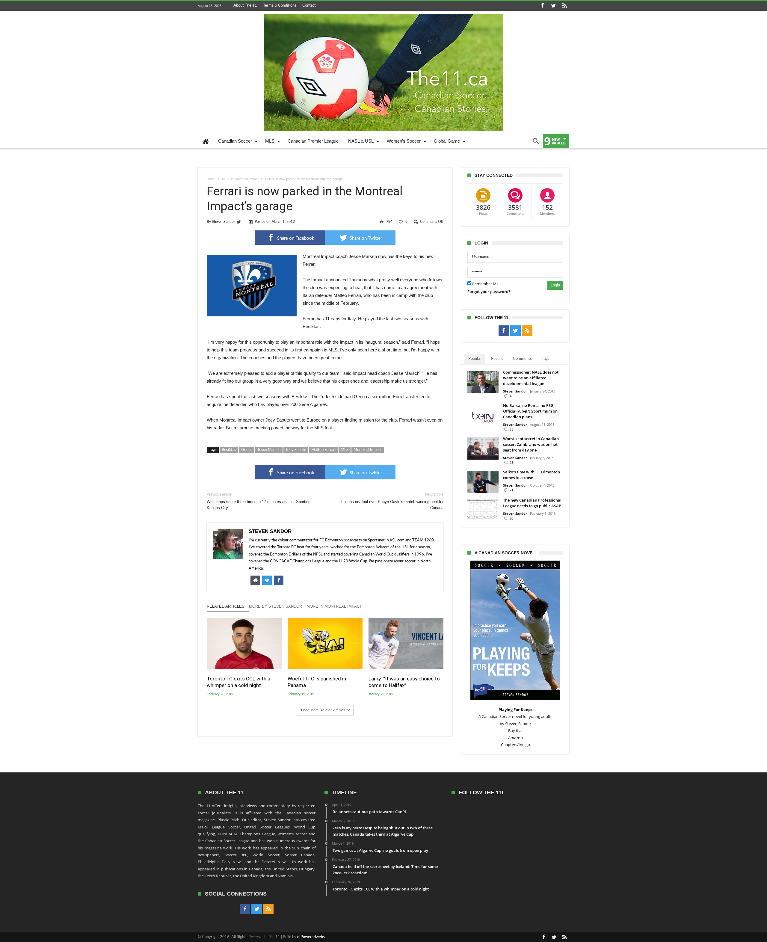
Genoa (246, 450)
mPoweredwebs (311, 937)
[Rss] (564, 6)
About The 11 (245, 5)
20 (511, 518)
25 (511, 462)
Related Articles (225, 606)
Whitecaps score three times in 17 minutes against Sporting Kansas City (258, 501)
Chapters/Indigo (515, 744)
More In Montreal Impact (334, 606)
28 (511, 429)
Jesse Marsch (268, 450)
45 (511, 396)
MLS (225, 179)
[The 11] (383, 13)
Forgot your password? (488, 291)
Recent (497, 359)
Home (211, 179)
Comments (522, 359)
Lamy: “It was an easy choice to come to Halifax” (404, 682)
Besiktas (229, 450)
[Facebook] (542, 6)
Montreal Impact (247, 179)
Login (555, 285)
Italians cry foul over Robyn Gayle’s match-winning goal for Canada (392, 501)
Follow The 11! (481, 792)
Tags (545, 359)
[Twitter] (553, 6)
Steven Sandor (223, 222)
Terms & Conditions (279, 5)
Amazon (515, 737)
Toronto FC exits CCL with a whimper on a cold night (238, 682)
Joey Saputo (296, 450)
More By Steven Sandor (275, 606)
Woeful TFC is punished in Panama (317, 682)
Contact (309, 5)
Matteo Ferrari (323, 450)
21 (511, 490)
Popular (474, 359)
